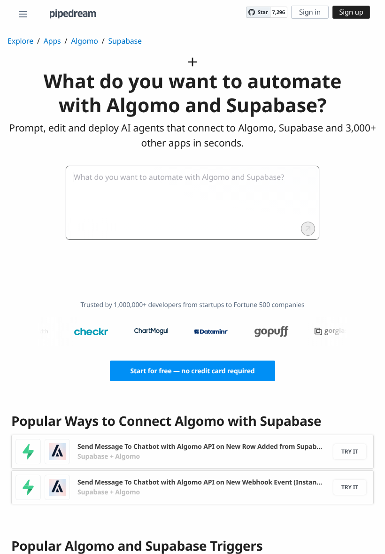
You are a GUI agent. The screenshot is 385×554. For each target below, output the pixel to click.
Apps (52, 41)
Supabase (124, 41)
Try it (349, 451)
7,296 (278, 12)
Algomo (84, 41)
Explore (20, 41)
